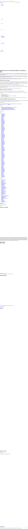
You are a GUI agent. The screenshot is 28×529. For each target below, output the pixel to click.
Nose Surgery (4, 49)
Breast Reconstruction (3, 183)
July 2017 (2, 158)
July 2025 (2, 117)
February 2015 (3, 175)
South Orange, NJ (6, 11)
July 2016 (2, 165)
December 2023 (3, 128)
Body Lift (2, 181)
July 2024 (2, 124)
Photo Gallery (2, 43)
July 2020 (2, 138)
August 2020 (2, 137)
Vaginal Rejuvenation (3, 201)
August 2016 (2, 164)
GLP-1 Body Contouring (4, 188)
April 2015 (2, 174)
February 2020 (3, 141)
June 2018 (2, 151)
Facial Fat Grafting (5, 33)
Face (1, 29)
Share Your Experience (5, 16)
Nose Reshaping (4, 32)
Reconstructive (3, 36)
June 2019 (2, 145)
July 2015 (2, 172)
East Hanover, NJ (6, 8)
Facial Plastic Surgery (3, 187)
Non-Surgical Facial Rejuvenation (5, 195)
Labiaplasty (4, 28)
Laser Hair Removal (5, 40)
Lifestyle (2, 190)
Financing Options (3, 275)
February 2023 (3, 134)
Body (2, 23)
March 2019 (2, 147)
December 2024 (3, 121)
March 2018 (2, 153)
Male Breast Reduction (5, 22)
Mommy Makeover (3, 193)
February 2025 (3, 120)
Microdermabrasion (5, 41)
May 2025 (2, 118)
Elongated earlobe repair (5, 35)
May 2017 (2, 159)
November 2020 (3, 135)
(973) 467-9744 (1, 2)
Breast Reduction (4, 21)
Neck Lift (2, 194)
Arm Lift (4, 27)
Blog (3, 18)
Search (0, 104)
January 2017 (2, 162)
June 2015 (2, 173)
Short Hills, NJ (5, 14)
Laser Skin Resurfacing (5, 39)
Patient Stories (4, 15)
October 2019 (2, 143)
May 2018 (2, 152)
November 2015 (3, 170)
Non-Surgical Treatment (4, 196)
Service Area (4, 7)
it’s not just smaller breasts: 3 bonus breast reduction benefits (7, 108)
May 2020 (2, 139)
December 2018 (3, 149)
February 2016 (3, 168)
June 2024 (2, 125)
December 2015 (3, 169)
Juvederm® (4, 38)
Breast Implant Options (6, 20)
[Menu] (0, 3)
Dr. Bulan (4, 5)
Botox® (3, 37)
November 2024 (3, 122)
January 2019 (2, 148)
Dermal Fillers (2, 184)
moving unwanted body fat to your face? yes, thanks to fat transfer (8, 109)
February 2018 (3, 154)
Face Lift (4, 30)
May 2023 (2, 132)
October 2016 (2, 163)
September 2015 (3, 171)
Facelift (3, 48)
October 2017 (2, 156)
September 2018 (3, 150)
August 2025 (2, 116)
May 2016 (2, 166)
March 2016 (2, 167)
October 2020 (2, 136)
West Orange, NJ (6, 10)
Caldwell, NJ (5, 9)
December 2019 (3, 142)
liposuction (11, 92)
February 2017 (3, 161)
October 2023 (2, 129)
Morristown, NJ (6, 13)
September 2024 (3, 123)
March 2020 (2, 140)
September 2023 (3, 130)
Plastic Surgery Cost (3, 197)
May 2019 (2, 146)
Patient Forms (4, 17)
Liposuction (4, 25)
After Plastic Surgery (3, 179)
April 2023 (2, 133)
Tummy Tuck (4, 24)
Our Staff (4, 6)
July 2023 (2, 131)
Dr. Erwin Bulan (3, 76)
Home (2, 4)
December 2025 (3, 114)
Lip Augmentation (3, 191)
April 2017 (2, 160)
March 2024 (2, 126)
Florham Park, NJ (6, 12)
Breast (2, 19)
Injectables (4, 42)
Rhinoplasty (2, 198)
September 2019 (3, 144)
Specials (1, 308)
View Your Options (2, 306)
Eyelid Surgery (4, 31)
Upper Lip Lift (4, 34)
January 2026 (2, 113)
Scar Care (2, 199)
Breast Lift (4, 44)
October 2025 (2, 115)
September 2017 (3, 157)
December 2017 (3, 155)
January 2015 (2, 176)
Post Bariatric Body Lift (5, 26)
